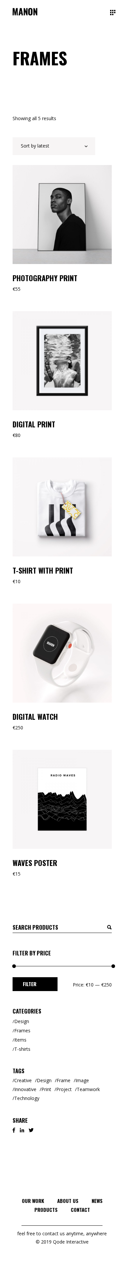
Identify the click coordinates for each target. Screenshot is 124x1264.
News (97, 1200)
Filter (29, 983)
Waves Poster (35, 862)
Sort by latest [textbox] (35, 146)
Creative (23, 1080)
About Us (67, 1200)
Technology (26, 1098)
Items (20, 1040)
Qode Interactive (70, 1242)
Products (46, 1209)
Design (21, 1021)
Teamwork (88, 1089)
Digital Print (34, 424)
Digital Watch (35, 716)
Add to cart (37, 173)
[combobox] (54, 146)
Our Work (33, 1200)
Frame (63, 1080)
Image (82, 1080)
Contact (80, 1209)
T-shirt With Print (43, 570)
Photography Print (45, 278)
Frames (22, 1030)
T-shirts (22, 1049)
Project (64, 1089)
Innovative (25, 1089)
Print (46, 1089)
